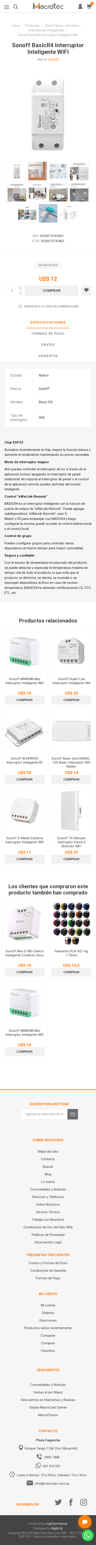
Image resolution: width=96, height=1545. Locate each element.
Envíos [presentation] (48, 345)
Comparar (48, 1336)
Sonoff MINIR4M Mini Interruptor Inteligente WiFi (24, 681)
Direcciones (48, 1320)
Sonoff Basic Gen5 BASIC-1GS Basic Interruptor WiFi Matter (71, 762)
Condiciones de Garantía (48, 1271)
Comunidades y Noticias (48, 1189)
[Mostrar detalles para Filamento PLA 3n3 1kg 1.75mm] (71, 924)
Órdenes (48, 1313)
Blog (48, 1174)
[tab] (48, 322)
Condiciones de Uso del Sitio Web (48, 1227)
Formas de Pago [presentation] (48, 334)
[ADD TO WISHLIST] (86, 291)
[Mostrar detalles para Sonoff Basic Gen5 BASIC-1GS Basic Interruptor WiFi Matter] (71, 731)
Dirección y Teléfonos (48, 1197)
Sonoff (53, 59)
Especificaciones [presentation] (48, 322)
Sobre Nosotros (48, 1204)
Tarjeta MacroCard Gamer (48, 1407)
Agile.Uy (57, 1528)
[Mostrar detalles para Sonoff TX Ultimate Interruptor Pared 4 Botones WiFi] (71, 811)
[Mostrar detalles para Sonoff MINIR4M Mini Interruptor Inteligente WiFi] (24, 652)
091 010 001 (52, 1466)
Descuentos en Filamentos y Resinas (48, 1400)
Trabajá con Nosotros (48, 1220)
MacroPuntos (48, 1415)
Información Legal (48, 1242)
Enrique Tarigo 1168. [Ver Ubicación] (51, 1448)
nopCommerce (56, 1523)
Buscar (48, 1167)
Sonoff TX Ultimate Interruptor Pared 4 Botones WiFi (71, 842)
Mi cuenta (48, 1305)
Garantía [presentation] (48, 356)
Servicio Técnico (48, 1212)
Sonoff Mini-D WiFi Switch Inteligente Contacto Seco (24, 953)
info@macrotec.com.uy (52, 1484)
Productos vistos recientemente (48, 1328)
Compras (48, 1343)
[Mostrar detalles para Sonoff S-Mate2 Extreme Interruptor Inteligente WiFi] (24, 811)
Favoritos (48, 1351)
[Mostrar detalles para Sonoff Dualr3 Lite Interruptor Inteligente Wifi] (71, 652)
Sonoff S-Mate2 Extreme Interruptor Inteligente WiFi (24, 840)
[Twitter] (58, 1502)
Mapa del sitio (48, 1152)
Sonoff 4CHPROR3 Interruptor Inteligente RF (24, 760)
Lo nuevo (48, 1182)
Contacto (48, 1159)
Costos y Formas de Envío (48, 1263)
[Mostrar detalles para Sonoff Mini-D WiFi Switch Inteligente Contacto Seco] (24, 924)
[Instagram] (83, 1502)
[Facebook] (71, 1502)
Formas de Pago (48, 1278)
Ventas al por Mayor (48, 1392)
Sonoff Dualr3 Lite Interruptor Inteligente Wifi (71, 681)
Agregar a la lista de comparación (51, 306)
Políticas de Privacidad (48, 1235)
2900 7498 (51, 1457)
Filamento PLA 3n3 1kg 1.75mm (71, 953)
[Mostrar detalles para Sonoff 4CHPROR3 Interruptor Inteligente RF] (24, 731)
